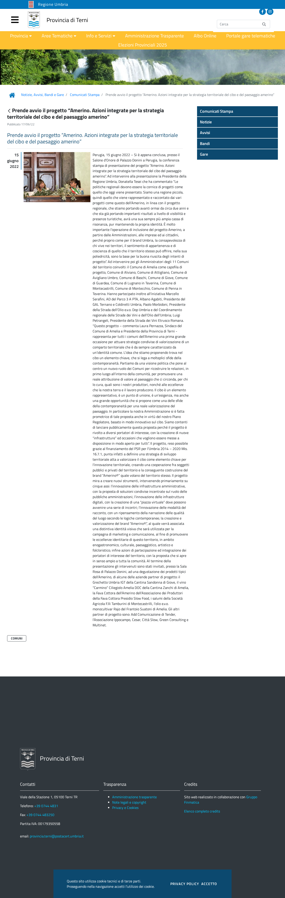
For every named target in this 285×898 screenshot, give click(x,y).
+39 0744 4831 (46, 805)
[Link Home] (12, 95)
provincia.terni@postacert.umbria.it (57, 836)
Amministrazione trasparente (134, 797)
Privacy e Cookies (125, 807)
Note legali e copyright (129, 802)
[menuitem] (21, 35)
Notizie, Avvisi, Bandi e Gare (42, 94)
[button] (237, 111)
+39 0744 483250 (40, 814)
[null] (9, 111)
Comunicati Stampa (85, 94)
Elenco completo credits (202, 811)
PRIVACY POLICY (184, 883)
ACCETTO (209, 883)
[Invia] (264, 24)
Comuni (16, 638)
